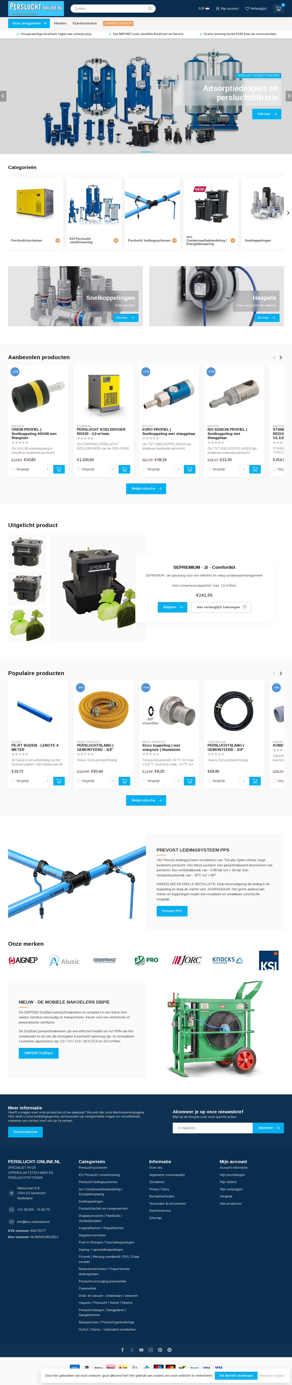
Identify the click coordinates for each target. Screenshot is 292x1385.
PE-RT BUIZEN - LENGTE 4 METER (35, 747)
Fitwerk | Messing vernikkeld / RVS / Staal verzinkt (109, 1259)
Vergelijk (22, 469)
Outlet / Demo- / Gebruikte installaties (107, 1329)
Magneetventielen (92, 1235)
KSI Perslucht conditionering (99, 1175)
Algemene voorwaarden (167, 1175)
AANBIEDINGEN (118, 23)
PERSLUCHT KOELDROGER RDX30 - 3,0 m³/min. (101, 431)
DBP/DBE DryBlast (38, 1053)
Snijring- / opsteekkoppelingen (101, 1250)
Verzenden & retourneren (167, 1203)
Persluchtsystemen (93, 1167)
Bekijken (169, 607)
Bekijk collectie (143, 488)
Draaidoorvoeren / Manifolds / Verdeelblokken (100, 1218)
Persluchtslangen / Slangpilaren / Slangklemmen (102, 1312)
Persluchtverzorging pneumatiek (102, 1281)
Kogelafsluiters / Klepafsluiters (101, 1228)
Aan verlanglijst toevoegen (218, 607)
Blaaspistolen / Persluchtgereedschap (106, 1322)
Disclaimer (156, 1182)
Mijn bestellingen (232, 1175)
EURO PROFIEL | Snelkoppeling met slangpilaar (168, 431)
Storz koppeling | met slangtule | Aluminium (161, 747)
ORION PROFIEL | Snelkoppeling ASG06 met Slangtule (34, 433)
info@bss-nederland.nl (33, 1222)
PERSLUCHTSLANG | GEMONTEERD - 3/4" (95, 747)
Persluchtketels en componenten (103, 1208)
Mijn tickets (228, 1182)
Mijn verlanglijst (231, 1189)
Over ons (155, 1167)
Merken (60, 23)
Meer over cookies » (273, 1376)
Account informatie (234, 1167)
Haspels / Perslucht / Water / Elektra (105, 1303)
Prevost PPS (172, 911)
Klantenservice (85, 23)
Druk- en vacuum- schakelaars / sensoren (108, 1296)
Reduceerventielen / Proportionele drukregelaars (104, 1271)
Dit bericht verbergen (236, 1375)
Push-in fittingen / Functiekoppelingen (106, 1242)
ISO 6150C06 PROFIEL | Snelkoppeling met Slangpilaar (227, 433)
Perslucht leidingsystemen (98, 1182)
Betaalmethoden (162, 1196)
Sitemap (155, 1218)
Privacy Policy (159, 1189)
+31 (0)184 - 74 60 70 (33, 1209)
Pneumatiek (87, 1288)
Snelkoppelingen (91, 1201)
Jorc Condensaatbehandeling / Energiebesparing (100, 1192)
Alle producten (231, 1203)
